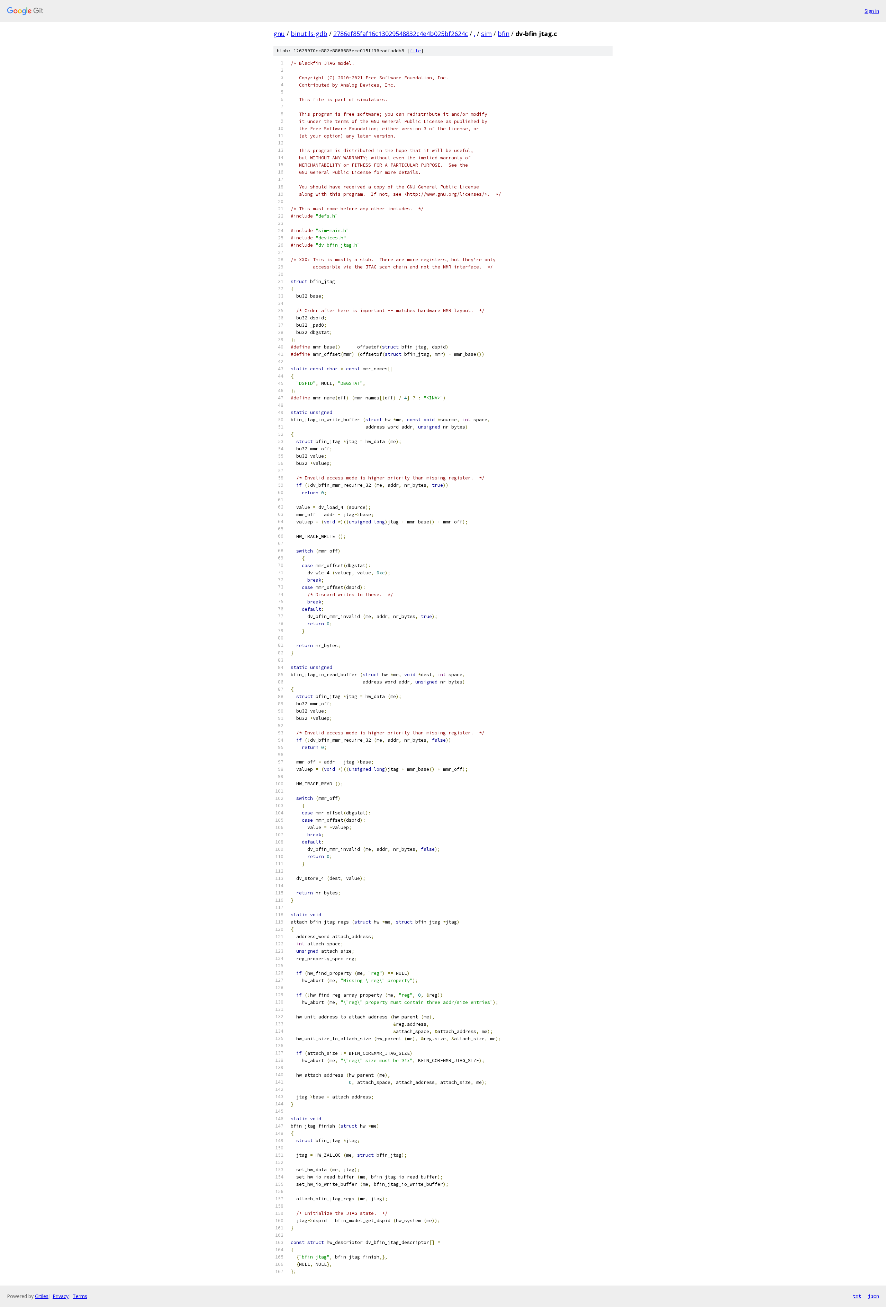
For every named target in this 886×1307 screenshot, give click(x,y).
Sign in (872, 11)
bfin (503, 33)
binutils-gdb (309, 33)
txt (857, 1296)
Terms (80, 1296)
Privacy (61, 1296)
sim (486, 33)
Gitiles (41, 1296)
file (415, 51)
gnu (279, 33)
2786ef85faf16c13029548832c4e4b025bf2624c (400, 33)
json (873, 1296)
